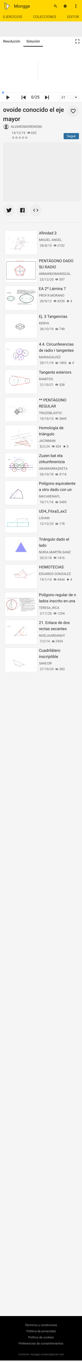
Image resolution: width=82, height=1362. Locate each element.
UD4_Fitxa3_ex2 (53, 511)
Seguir (71, 136)
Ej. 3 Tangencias (53, 316)
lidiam (44, 518)
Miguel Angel (50, 240)
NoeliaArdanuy (52, 636)
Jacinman (47, 441)
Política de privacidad (41, 1331)
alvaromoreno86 (26, 127)
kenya (44, 323)
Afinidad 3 (48, 233)
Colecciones (44, 17)
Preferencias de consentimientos (41, 1343)
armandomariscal (55, 274)
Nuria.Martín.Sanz (55, 552)
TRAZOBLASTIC (50, 413)
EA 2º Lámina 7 (52, 288)
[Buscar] (56, 6)
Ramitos (46, 379)
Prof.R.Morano (51, 295)
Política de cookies (41, 1337)
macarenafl (49, 496)
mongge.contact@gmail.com (47, 1354)
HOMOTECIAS (51, 567)
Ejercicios (12, 17)
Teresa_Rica (49, 608)
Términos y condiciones (41, 1325)
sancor (45, 663)
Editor (73, 17)
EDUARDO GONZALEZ (55, 574)
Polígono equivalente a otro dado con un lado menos (57, 489)
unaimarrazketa (53, 469)
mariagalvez (50, 357)
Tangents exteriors (55, 372)
